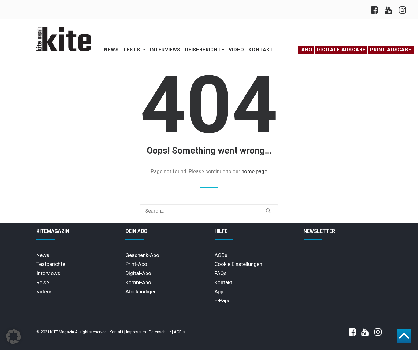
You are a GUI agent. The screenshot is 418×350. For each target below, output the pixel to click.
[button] (268, 210)
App (219, 292)
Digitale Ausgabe (341, 50)
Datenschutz (160, 332)
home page (254, 171)
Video (236, 50)
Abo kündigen (141, 292)
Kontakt (260, 50)
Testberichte (50, 264)
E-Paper (223, 300)
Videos (44, 292)
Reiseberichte (204, 50)
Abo (306, 50)
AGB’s (179, 332)
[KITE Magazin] (63, 39)
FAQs (221, 273)
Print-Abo (136, 264)
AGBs (221, 255)
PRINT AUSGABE (390, 50)
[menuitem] (376, 9)
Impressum (136, 332)
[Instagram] (402, 9)
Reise (42, 282)
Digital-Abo (138, 273)
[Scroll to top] (404, 335)
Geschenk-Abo (142, 255)
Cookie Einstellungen (238, 264)
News (111, 50)
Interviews (165, 50)
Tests (131, 50)
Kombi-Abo (138, 282)
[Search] (209, 210)
